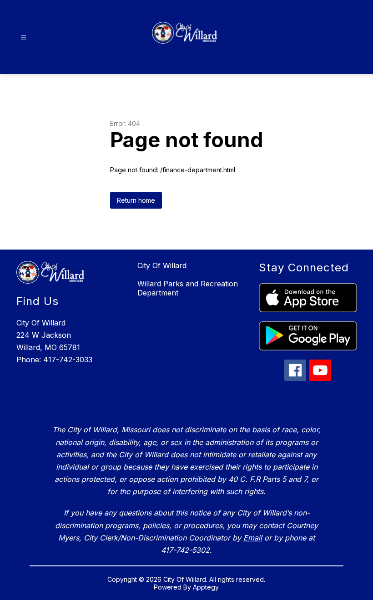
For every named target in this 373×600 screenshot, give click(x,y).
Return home (136, 200)
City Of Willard (161, 265)
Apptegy (206, 587)
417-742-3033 (67, 359)
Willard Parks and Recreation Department (187, 288)
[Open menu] (23, 37)
